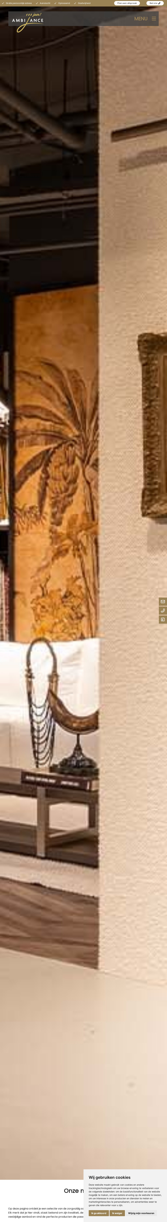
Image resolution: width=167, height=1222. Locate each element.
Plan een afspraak (127, 3)
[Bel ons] (163, 611)
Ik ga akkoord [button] (98, 1213)
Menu (141, 18)
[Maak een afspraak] (163, 620)
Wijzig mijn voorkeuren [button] (141, 1213)
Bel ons (154, 3)
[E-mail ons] (163, 602)
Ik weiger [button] (117, 1213)
